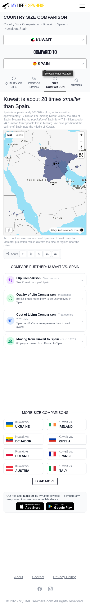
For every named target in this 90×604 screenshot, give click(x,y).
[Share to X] (31, 254)
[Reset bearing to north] (81, 147)
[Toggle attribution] (81, 230)
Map (9, 135)
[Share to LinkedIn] (47, 254)
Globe (19, 134)
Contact (38, 577)
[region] (45, 182)
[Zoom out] (81, 141)
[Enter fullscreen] (81, 155)
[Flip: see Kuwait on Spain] (9, 230)
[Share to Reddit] (55, 254)
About (18, 577)
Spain (47, 238)
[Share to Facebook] (22, 254)
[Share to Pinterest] (39, 254)
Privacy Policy (64, 577)
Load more (45, 481)
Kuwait (60, 238)
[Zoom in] (81, 135)
